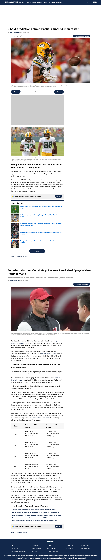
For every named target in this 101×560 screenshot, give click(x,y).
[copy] (21, 36)
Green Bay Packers (21, 256)
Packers (21, 2)
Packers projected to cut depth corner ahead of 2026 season (32, 518)
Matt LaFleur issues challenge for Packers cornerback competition (34, 520)
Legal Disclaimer (85, 548)
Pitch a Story (15, 548)
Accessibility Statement (18, 551)
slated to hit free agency (48, 354)
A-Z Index (35, 551)
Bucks (34, 2)
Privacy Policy (36, 548)
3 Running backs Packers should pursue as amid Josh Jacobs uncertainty (37, 515)
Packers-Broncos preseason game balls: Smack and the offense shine (35, 512)
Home (12, 256)
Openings (35, 545)
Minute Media (11, 555)
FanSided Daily (84, 545)
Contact (49, 545)
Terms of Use (51, 548)
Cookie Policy (68, 548)
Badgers (39, 2)
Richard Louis (14, 280)
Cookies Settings (52, 551)
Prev (15, 92)
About (46, 2)
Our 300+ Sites (68, 545)
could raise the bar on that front (39, 418)
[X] (88, 2)
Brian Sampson (15, 32)
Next (58, 92)
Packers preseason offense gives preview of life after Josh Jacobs (34, 509)
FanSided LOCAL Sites (55, 2)
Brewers (28, 2)
